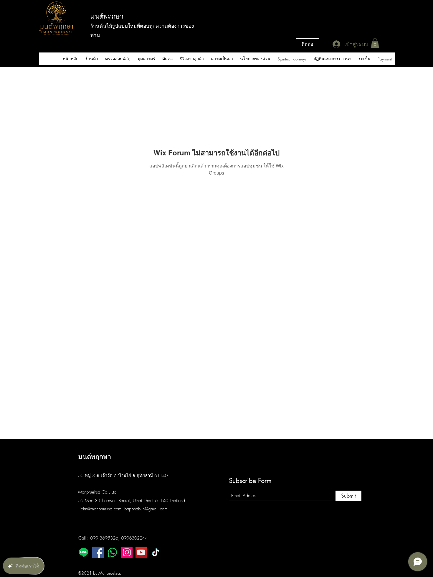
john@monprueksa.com (100, 509)
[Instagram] (127, 552)
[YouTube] (141, 552)
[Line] (83, 552)
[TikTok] (155, 552)
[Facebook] (98, 552)
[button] (375, 43)
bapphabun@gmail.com (146, 509)
